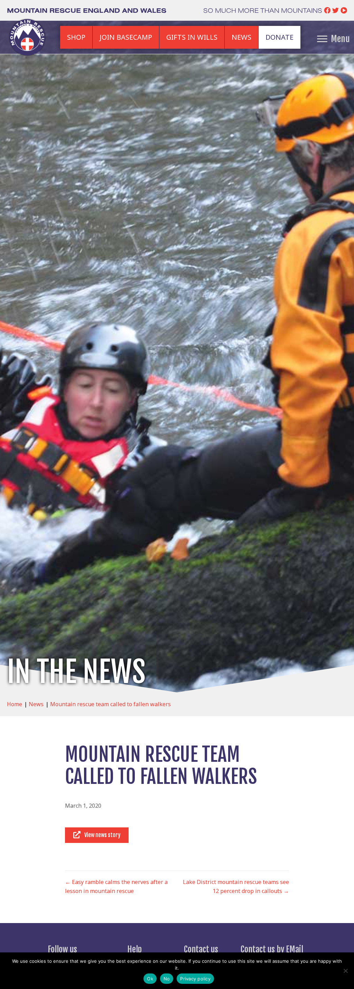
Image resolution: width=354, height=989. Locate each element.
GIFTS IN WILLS (191, 37)
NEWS (241, 37)
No (167, 978)
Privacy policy (195, 978)
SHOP (76, 37)
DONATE (280, 37)
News (36, 704)
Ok (150, 978)
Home (14, 704)
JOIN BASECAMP (126, 37)
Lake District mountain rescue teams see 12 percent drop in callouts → (236, 886)
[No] (345, 970)
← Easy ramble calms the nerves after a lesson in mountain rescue (116, 886)
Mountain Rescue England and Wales (86, 10)
